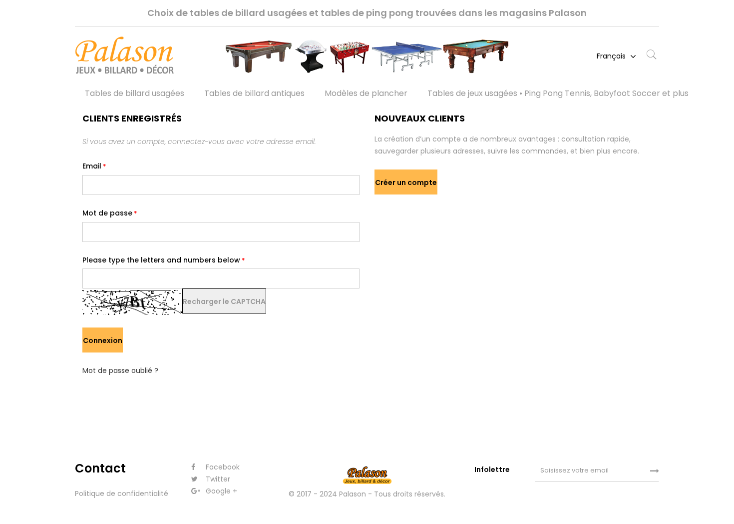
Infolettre (492, 469)
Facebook (222, 467)
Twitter (217, 479)
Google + (220, 491)
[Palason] (142, 56)
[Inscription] (654, 471)
